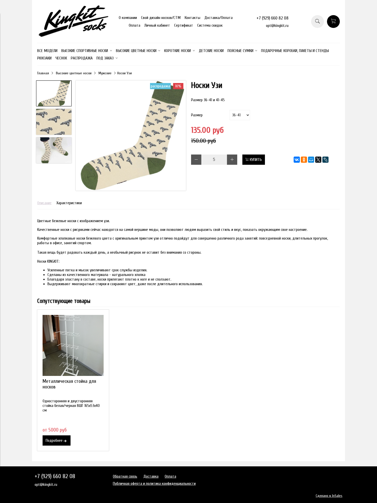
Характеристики (69, 203)
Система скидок (210, 25)
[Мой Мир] (311, 160)
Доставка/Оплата (218, 17)
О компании (128, 17)
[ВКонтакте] (297, 160)
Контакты (192, 17)
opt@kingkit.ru (277, 25)
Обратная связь (125, 476)
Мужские (105, 73)
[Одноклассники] (304, 160)
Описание (44, 203)
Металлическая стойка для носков (69, 384)
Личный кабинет (157, 25)
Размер (197, 115)
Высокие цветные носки (74, 73)
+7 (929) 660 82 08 (272, 18)
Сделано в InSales (329, 496)
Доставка (150, 476)
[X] (318, 160)
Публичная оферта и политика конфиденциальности (154, 483)
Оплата (134, 25)
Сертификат (183, 25)
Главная (43, 73)
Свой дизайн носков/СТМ (161, 17)
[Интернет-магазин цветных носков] (73, 35)
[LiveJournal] (325, 160)
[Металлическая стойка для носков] (73, 345)
